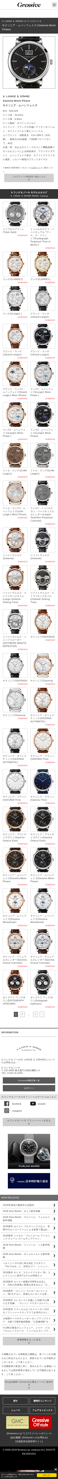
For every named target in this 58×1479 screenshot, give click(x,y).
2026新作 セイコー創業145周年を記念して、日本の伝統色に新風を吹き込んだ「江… (26, 1283)
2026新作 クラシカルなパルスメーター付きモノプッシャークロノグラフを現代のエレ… (26, 1311)
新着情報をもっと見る (29, 1339)
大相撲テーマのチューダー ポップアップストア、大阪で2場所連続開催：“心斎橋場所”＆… (27, 1320)
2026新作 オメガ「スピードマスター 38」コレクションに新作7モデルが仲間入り (26, 1274)
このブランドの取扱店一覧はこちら (29, 176)
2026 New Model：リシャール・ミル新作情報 (26, 1246)
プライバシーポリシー (26, 1476)
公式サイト (36, 168)
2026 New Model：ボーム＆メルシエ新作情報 (26, 1255)
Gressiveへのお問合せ (35, 1437)
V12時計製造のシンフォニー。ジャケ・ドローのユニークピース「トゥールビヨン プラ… (27, 1329)
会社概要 (15, 1437)
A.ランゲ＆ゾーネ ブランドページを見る (29, 1120)
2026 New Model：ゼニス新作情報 (21, 1211)
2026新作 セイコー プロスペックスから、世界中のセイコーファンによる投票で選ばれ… (26, 1228)
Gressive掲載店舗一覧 (29, 1080)
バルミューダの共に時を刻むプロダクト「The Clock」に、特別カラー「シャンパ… (26, 1264)
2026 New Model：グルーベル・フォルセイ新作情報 (26, 1218)
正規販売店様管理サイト (29, 1441)
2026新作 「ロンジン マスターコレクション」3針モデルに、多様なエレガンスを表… (26, 1292)
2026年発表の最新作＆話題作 (18, 1205)
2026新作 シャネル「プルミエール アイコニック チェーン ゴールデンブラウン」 (26, 1237)
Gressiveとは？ (15, 1433)
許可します (46, 1475)
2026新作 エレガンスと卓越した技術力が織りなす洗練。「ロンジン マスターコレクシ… (27, 1301)
